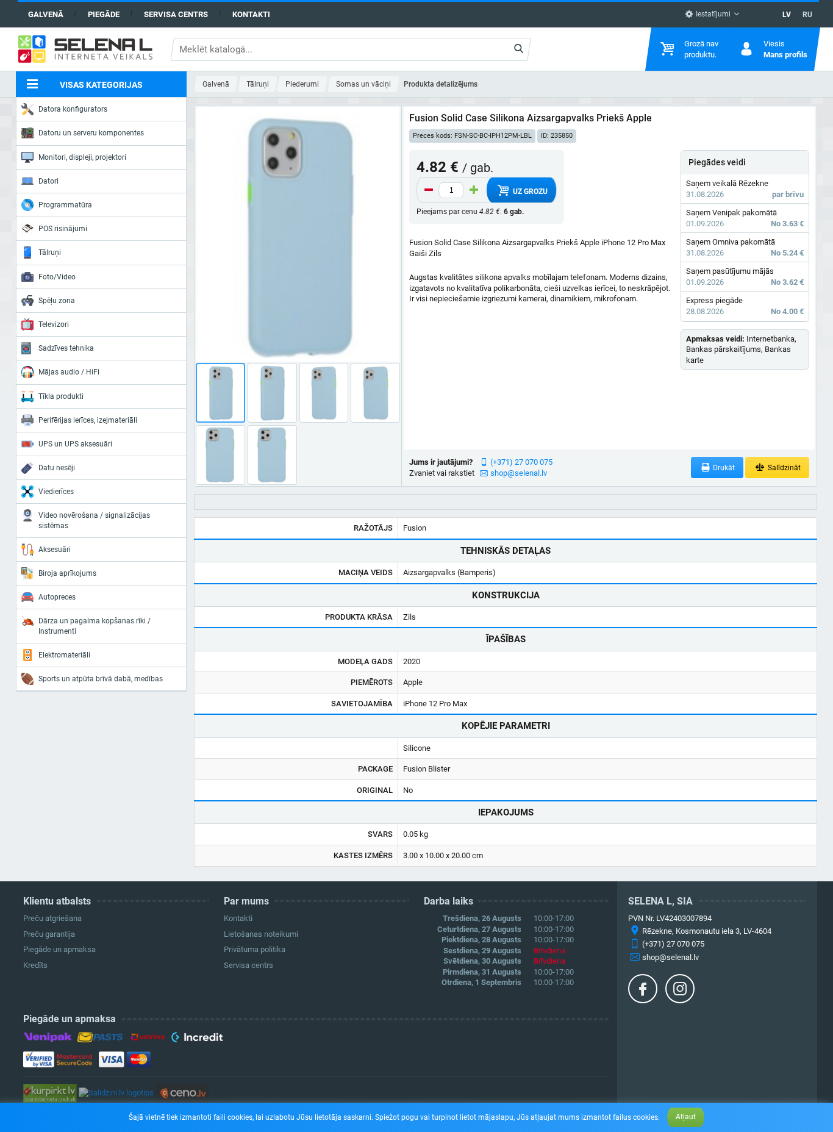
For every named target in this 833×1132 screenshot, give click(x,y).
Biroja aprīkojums (67, 573)
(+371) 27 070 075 (521, 462)
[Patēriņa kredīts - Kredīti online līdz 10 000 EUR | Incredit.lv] (196, 1039)
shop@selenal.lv (518, 473)
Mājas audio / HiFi (68, 372)
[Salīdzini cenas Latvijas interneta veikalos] (50, 1092)
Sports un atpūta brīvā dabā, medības (100, 679)
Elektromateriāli (64, 655)
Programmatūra (65, 205)
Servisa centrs (176, 14)
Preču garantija (49, 934)
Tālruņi (49, 252)
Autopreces (57, 597)
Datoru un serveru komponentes (91, 133)
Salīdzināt (783, 468)
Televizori (53, 324)
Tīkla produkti (61, 396)
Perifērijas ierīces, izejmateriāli (87, 420)
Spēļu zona (56, 300)
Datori (48, 181)
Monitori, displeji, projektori (82, 157)
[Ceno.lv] (182, 1092)
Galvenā (45, 14)
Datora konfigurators (72, 109)
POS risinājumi (62, 228)
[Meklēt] (518, 49)
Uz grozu (529, 191)
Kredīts (35, 965)
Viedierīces (56, 491)
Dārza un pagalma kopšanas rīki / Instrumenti (94, 626)
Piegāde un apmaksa (59, 949)
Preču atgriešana (52, 918)
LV (786, 14)
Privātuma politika (254, 949)
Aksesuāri (54, 549)
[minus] (428, 190)
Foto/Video (57, 277)
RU (807, 14)
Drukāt (723, 468)
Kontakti (251, 14)
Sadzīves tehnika (66, 348)
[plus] (473, 190)
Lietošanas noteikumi (261, 934)
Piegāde (104, 14)
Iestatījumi (712, 14)
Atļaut (686, 1116)
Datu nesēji (56, 468)
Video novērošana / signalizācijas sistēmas (94, 520)
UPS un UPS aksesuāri (75, 444)
